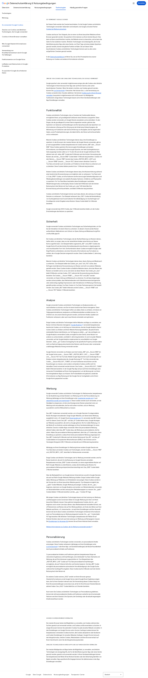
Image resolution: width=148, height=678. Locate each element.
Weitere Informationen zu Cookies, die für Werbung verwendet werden (68, 527)
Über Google (37, 674)
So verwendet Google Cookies (12, 25)
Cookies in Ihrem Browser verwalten (14, 37)
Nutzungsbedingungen (43, 8)
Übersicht (5, 8)
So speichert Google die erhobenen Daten (14, 72)
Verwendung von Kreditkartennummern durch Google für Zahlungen (14, 53)
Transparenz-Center (78, 674)
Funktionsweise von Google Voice (13, 59)
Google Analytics (76, 325)
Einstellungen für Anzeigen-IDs (58, 521)
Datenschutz (47, 674)
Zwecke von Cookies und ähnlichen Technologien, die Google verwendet (14, 31)
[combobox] (113, 674)
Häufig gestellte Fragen (78, 8)
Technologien (61, 8)
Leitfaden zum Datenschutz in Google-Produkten (15, 65)
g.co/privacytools (59, 90)
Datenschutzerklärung (21, 8)
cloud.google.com (75, 418)
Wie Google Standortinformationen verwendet (14, 45)
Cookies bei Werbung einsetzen (56, 29)
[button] (134, 3)
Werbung (5, 18)
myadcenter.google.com (85, 398)
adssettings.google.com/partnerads (57, 400)
